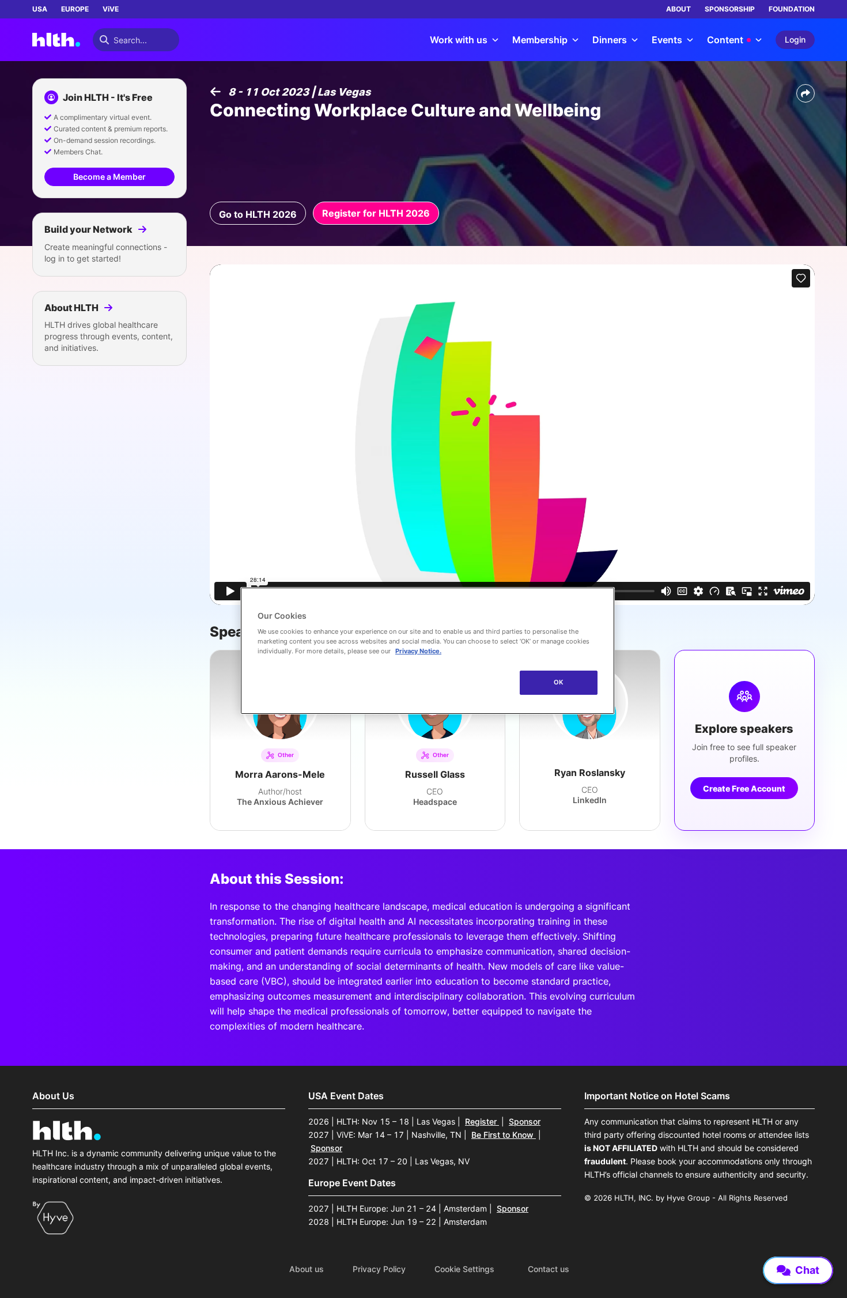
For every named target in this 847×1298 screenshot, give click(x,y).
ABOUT (678, 9)
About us (306, 1269)
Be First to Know (503, 1135)
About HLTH (72, 307)
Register (482, 1121)
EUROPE (75, 9)
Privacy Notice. (418, 651)
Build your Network (89, 229)
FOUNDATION (792, 9)
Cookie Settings (464, 1269)
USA (39, 9)
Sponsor (524, 1121)
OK (559, 682)
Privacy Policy (379, 1269)
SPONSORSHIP (730, 9)
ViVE (111, 9)
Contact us (548, 1269)
